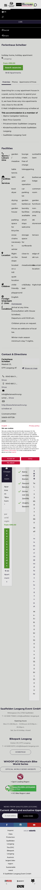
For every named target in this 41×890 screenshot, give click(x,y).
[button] (6, 426)
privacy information (10, 450)
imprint (13, 452)
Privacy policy (34, 426)
